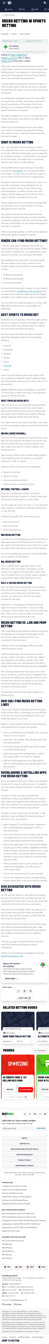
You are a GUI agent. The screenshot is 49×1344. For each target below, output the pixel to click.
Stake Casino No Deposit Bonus (14, 1190)
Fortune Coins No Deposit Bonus (15, 1200)
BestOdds (4, 34)
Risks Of (7, 60)
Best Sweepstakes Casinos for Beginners (18, 1213)
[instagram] (40, 1114)
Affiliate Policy (24, 1337)
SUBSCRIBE (40, 1128)
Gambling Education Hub (12, 956)
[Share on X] (18, 990)
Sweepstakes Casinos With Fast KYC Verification (21, 1224)
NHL (43, 1267)
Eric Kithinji (14, 46)
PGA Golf (7, 366)
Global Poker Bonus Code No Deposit (17, 1197)
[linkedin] (35, 1114)
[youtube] (45, 1114)
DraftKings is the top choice (29, 291)
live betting (18, 171)
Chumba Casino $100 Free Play (14, 1186)
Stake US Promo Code (11, 1231)
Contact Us (25, 1144)
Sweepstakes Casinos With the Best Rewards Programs (24, 1220)
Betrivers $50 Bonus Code (12, 1193)
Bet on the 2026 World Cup (13, 1241)
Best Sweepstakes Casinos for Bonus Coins (19, 1217)
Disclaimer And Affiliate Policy (24, 1149)
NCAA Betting (7, 1251)
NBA (20, 1267)
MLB (32, 1267)
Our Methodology (24, 1155)
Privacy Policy (24, 1160)
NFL (9, 1267)
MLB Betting (7, 1244)
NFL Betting (7, 1255)
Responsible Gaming (25, 1166)
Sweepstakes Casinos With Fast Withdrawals (19, 1227)
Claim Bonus (26, 1090)
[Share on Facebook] (30, 990)
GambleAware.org (18, 1300)
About (24, 1138)
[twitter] (30, 1114)
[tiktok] (25, 1114)
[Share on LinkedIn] (24, 990)
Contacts (12, 1337)
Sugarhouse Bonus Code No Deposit (16, 1204)
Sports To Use (9, 57)
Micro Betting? (19, 54)
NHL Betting (7, 1258)
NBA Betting (7, 1248)
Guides (14, 34)
